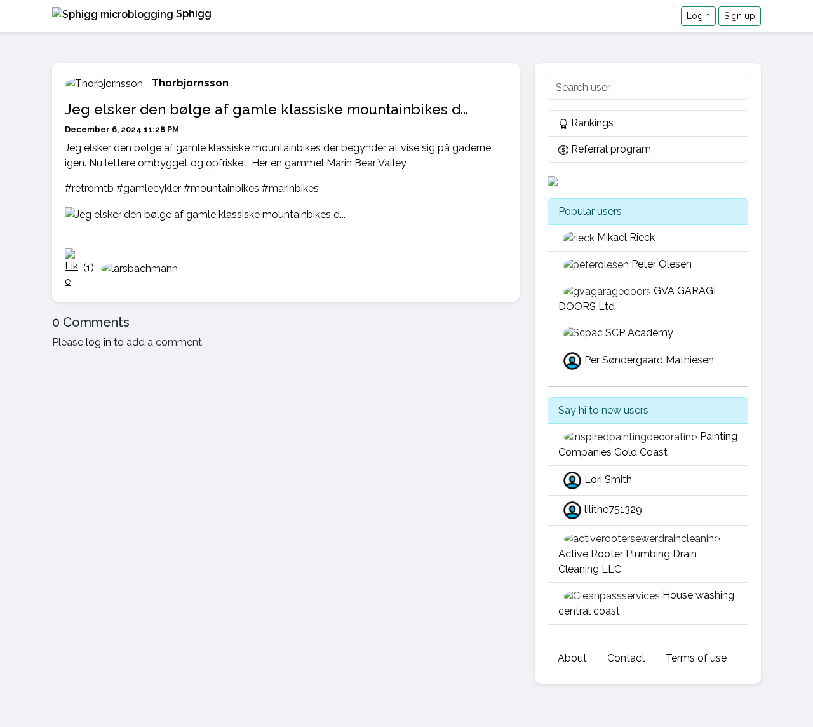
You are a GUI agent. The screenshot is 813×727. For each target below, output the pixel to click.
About (572, 658)
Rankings (591, 123)
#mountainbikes (221, 188)
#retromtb (89, 188)
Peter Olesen (661, 264)
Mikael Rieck (626, 237)
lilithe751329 (613, 509)
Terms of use (696, 658)
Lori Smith (608, 479)
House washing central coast (646, 603)
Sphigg (192, 14)
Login (698, 16)
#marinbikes (290, 188)
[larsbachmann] (137, 268)
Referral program (609, 149)
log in (98, 342)
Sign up (739, 16)
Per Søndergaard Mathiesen (649, 361)
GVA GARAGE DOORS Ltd (639, 299)
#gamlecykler (148, 188)
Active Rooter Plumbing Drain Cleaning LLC (627, 561)
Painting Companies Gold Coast (647, 444)
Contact (626, 658)
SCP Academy (639, 333)
